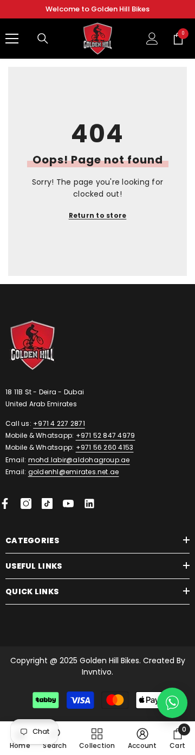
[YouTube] (68, 503)
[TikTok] (47, 503)
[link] (142, 738)
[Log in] (152, 39)
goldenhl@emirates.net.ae (73, 471)
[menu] (11, 38)
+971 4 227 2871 (59, 423)
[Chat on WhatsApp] (172, 703)
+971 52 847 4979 (105, 435)
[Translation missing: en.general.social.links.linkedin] (89, 503)
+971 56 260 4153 (105, 447)
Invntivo (97, 671)
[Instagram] (26, 503)
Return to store (98, 215)
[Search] (42, 38)
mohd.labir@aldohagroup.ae (79, 459)
